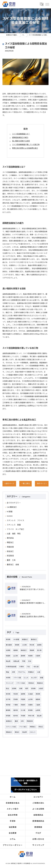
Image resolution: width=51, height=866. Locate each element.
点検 (13, 672)
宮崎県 (17, 645)
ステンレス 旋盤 (14, 524)
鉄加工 (41, 727)
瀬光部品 (10, 538)
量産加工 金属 (13, 564)
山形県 (30, 699)
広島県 (38, 656)
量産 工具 (11, 560)
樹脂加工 (9, 732)
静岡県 (8, 710)
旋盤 (41, 678)
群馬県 (8, 716)
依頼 (20, 688)
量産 (16, 721)
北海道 (30, 694)
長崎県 (39, 645)
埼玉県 (15, 694)
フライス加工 (20, 683)
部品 (7, 688)
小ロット (33, 732)
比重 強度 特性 (14, 533)
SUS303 (10, 516)
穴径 (28, 667)
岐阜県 (8, 694)
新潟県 (30, 710)
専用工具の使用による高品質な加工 (25, 148)
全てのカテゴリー (14, 502)
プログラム (21, 672)
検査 (7, 672)
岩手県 (8, 699)
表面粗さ (31, 672)
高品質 (24, 732)
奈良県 (8, 678)
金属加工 (9, 721)
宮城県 (15, 699)
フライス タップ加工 (15, 529)
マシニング (9, 683)
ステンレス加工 (11, 727)
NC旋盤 (9, 511)
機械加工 (24, 650)
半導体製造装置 (11, 667)
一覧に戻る (25, 483)
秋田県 (23, 699)
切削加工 (31, 683)
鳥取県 (30, 656)
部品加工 (10, 551)
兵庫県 (30, 705)
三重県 (38, 705)
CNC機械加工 (12, 507)
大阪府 (41, 688)
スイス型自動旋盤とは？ (21, 134)
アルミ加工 (23, 727)
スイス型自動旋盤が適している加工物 (25, 144)
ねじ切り (34, 678)
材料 (22, 721)
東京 (26, 688)
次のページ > (42, 483)
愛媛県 (32, 650)
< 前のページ (9, 483)
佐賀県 (8, 650)
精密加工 (10, 542)
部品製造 (10, 555)
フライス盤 (17, 678)
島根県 (23, 656)
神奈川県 (31, 716)
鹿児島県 (9, 645)
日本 (29, 661)
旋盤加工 (25, 639)
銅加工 (17, 732)
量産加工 (34, 639)
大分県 (24, 645)
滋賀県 (14, 688)
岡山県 (8, 661)
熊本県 (32, 645)
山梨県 (38, 710)
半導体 (21, 667)
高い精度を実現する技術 (21, 141)
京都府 (23, 705)
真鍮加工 (33, 727)
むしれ (26, 678)
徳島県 (8, 656)
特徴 (23, 661)
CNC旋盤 (16, 639)
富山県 (39, 716)
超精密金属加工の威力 (20, 137)
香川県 (39, 650)
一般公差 (36, 667)
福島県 (38, 699)
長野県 (23, 694)
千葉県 (15, 705)
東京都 (8, 705)
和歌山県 (16, 661)
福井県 (15, 710)
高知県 (8, 639)
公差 (38, 672)
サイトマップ (38, 845)
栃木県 (15, 716)
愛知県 (33, 688)
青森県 (38, 694)
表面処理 (10, 547)
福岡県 (15, 650)
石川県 (23, 710)
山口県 (15, 656)
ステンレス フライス (15, 520)
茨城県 (23, 716)
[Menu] (47, 4)
